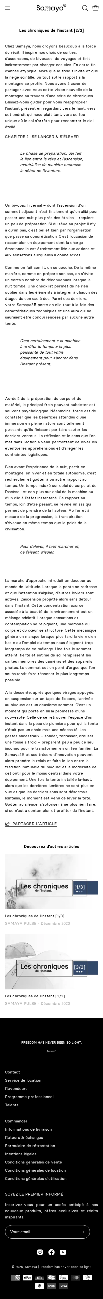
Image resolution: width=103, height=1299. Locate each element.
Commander (16, 1120)
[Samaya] (51, 8)
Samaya (31, 1267)
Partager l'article (34, 823)
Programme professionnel (29, 1096)
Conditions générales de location (35, 1170)
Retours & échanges (24, 1137)
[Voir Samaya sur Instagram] (40, 1252)
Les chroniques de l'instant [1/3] (34, 915)
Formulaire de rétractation (30, 1145)
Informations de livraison (28, 1129)
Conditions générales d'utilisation (35, 1178)
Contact (12, 1071)
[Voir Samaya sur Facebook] (51, 1252)
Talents (11, 1104)
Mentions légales (20, 1153)
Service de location (23, 1080)
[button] (84, 7)
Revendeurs (16, 1088)
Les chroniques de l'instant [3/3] (35, 995)
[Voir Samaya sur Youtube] (63, 1252)
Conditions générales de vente (33, 1162)
